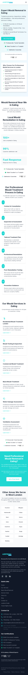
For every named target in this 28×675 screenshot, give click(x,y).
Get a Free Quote (8, 38)
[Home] (14, 554)
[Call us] (25, 668)
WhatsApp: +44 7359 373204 (11, 620)
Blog (2, 598)
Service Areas (5, 593)
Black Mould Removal (7, 590)
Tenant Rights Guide (6, 606)
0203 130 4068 (7, 617)
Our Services (4, 587)
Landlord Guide (5, 603)
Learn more (6, 332)
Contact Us (4, 600)
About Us (3, 595)
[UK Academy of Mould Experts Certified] (22, 176)
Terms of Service (15, 672)
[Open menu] (26, 2)
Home (2, 585)
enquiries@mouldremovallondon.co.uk (13, 622)
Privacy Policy (7, 672)
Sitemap (22, 672)
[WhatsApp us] (25, 672)
